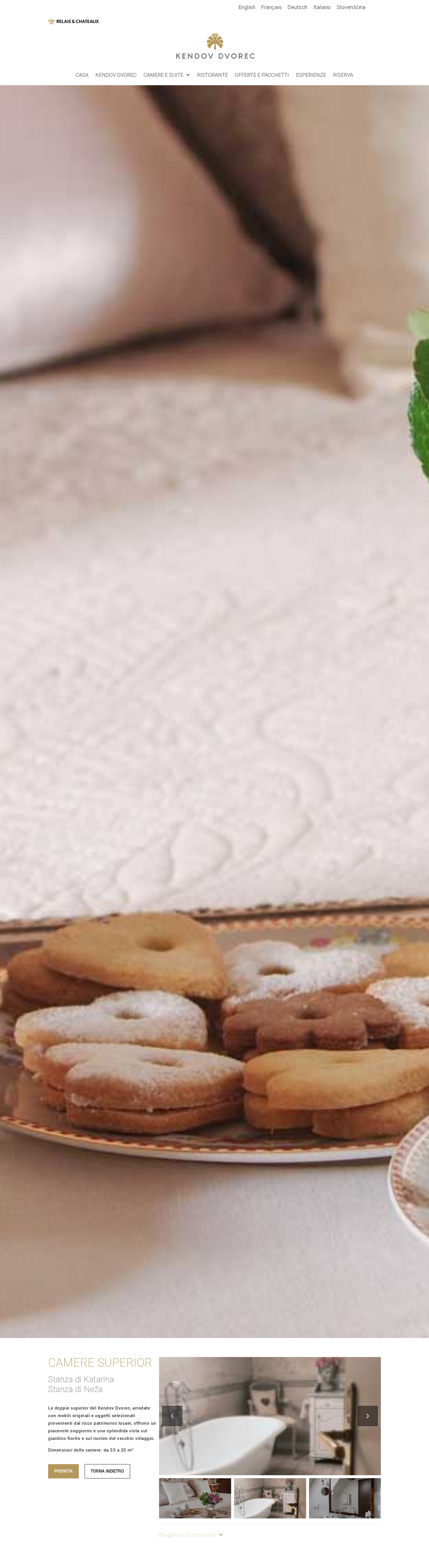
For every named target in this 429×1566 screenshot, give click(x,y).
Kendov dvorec (116, 75)
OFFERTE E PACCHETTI (262, 75)
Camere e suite (163, 75)
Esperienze (311, 75)
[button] (172, 1416)
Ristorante (212, 75)
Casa (82, 75)
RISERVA (343, 75)
